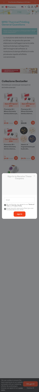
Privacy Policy (17, 206)
